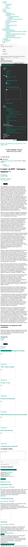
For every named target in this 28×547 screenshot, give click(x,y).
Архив (7, 27)
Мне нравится (9, 472)
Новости (5, 11)
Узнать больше (4, 336)
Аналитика (9, 103)
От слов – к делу (5, 382)
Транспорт (8, 15)
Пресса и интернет (10, 36)
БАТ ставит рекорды (7, 430)
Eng (4, 42)
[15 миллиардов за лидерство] (8, 442)
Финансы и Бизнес (10, 14)
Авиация (11, 17)
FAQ (7, 6)
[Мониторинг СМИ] (11, 76)
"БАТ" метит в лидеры (7, 366)
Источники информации (9, 30)
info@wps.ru (6, 41)
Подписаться (11, 476)
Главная (5, 1)
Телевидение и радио (11, 35)
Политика (8, 20)
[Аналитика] (13, 99)
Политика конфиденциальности (20, 545)
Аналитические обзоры (11, 25)
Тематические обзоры (12, 87)
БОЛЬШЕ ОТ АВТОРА (17, 350)
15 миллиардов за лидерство (9, 446)
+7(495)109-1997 (7, 40)
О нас (4, 3)
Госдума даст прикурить (8, 398)
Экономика (8, 12)
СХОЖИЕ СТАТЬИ (6, 350)
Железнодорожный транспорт (16, 19)
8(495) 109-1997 (5, 156)
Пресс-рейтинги (7, 28)
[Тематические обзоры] (8, 83)
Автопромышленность (14, 16)
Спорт (7, 24)
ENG (4, 51)
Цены (4, 10)
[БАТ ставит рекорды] (8, 426)
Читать (8, 473)
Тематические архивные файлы (13, 37)
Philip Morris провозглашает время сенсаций (14, 414)
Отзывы (8, 5)
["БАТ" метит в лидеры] (8, 362)
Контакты (5, 38)
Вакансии (8, 7)
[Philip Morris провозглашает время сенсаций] (8, 410)
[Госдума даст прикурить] (8, 394)
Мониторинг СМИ (11, 80)
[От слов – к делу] (8, 378)
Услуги (5, 9)
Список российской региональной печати (15, 33)
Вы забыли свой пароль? (6, 60)
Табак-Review (6, 165)
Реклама (8, 22)
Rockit (9, 545)
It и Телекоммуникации (11, 21)
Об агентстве (9, 4)
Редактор (4, 174)
